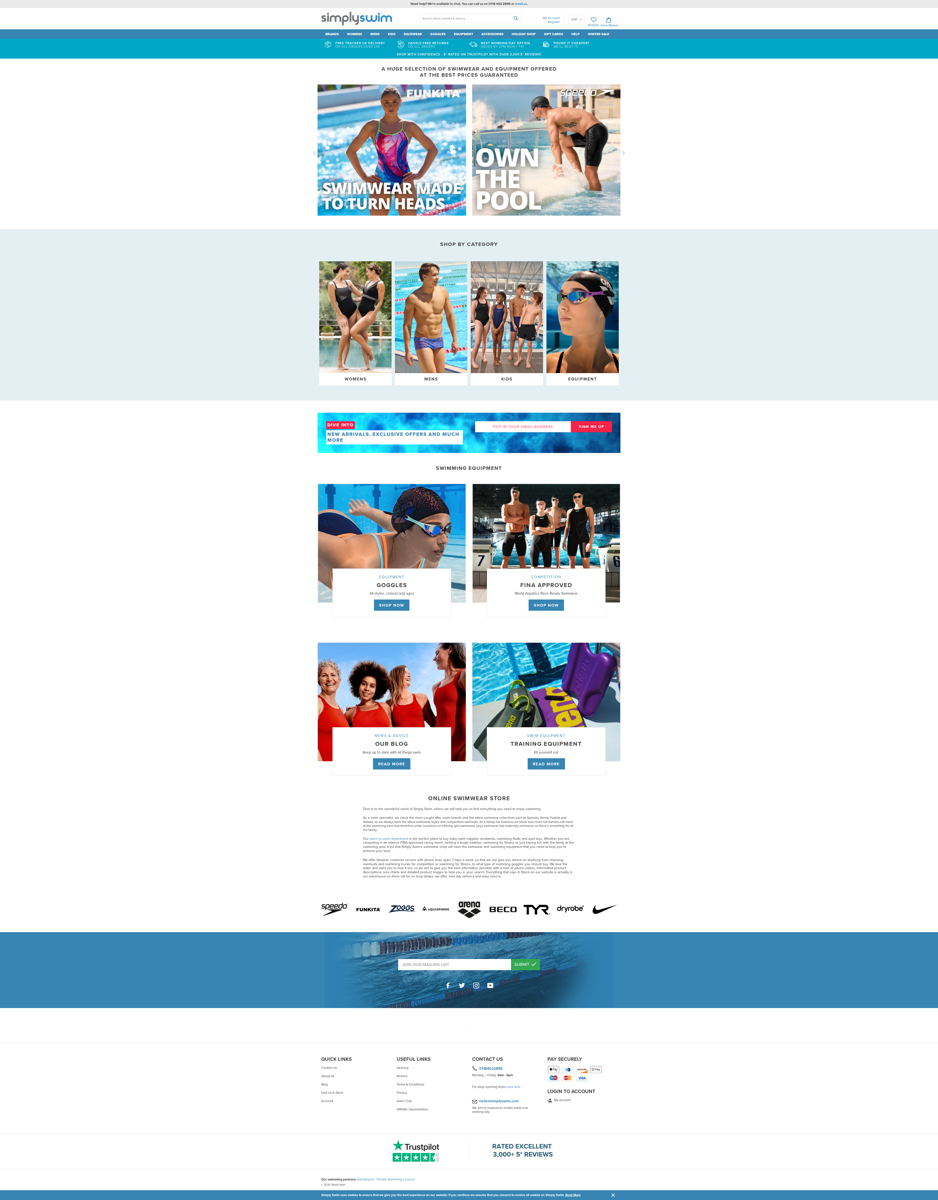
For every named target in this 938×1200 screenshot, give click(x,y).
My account (562, 1100)
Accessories (492, 34)
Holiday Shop (524, 34)
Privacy (402, 1093)
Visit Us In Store (332, 1093)
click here (514, 1087)
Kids (391, 34)
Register (554, 22)
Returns (402, 1076)
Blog (324, 1084)
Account (327, 1101)
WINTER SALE (598, 34)
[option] (469, 153)
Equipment (463, 34)
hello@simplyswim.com (499, 1101)
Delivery (403, 1068)
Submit (522, 964)
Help (575, 34)
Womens (354, 34)
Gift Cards (553, 34)
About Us (327, 1076)
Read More (573, 1195)
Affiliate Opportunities (412, 1109)
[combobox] (470, 18)
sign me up (591, 427)
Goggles (438, 34)
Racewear (413, 34)
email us (521, 4)
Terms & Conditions (410, 1084)
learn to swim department (389, 839)
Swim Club (404, 1101)
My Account (551, 18)
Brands (332, 34)
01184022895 (490, 1068)
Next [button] (623, 153)
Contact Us (329, 1068)
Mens (375, 34)
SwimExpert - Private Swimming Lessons (386, 1179)
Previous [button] (314, 153)
